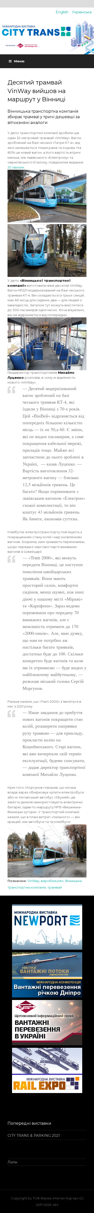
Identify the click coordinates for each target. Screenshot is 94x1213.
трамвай (54, 887)
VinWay (33, 881)
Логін (12, 1162)
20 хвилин (16, 167)
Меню (19, 61)
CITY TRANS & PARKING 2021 (34, 1135)
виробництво (52, 881)
